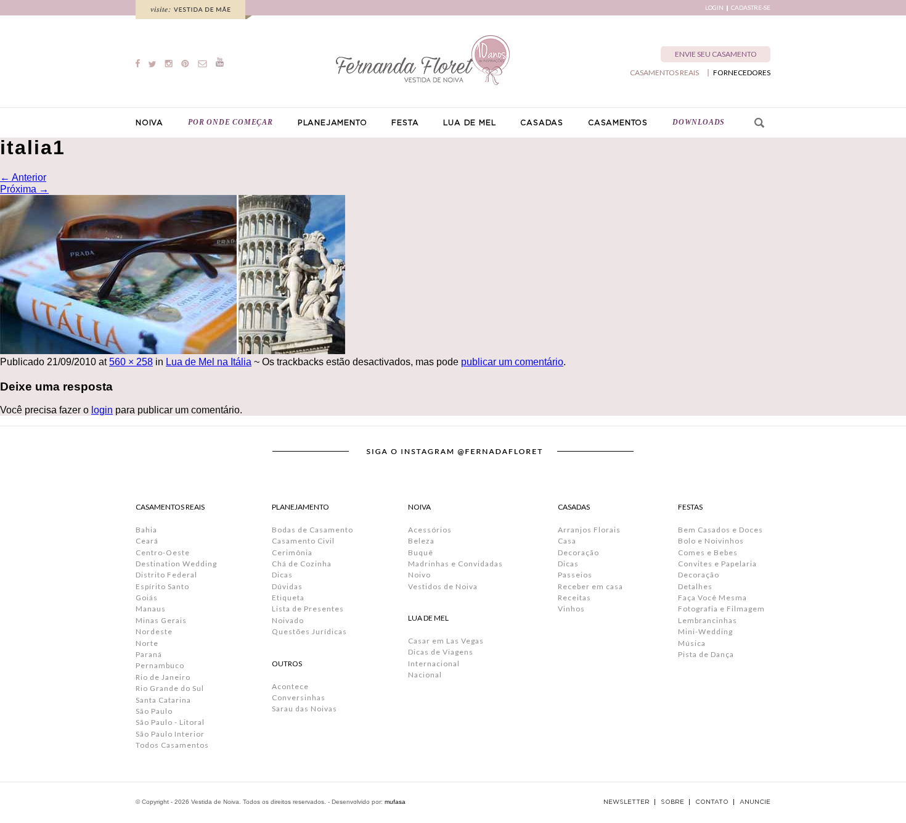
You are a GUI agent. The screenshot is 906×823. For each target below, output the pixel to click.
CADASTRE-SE (750, 7)
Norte (147, 643)
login (102, 410)
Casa (567, 540)
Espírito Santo (162, 586)
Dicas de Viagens (440, 651)
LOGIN (714, 7)
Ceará (147, 540)
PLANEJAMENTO (332, 122)
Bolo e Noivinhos (711, 540)
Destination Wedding (176, 563)
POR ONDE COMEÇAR (230, 122)
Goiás (147, 597)
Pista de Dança (706, 654)
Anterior (23, 177)
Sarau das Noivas (304, 708)
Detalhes (695, 586)
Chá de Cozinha (302, 563)
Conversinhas (298, 697)
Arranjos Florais (589, 529)
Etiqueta (288, 597)
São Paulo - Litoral (170, 722)
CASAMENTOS (618, 122)
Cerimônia (292, 552)
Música (692, 643)
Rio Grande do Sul (170, 688)
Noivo (419, 574)
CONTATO (711, 802)
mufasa (395, 801)
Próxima (24, 189)
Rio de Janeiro (163, 677)
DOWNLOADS (698, 122)
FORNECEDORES (741, 72)
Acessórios (430, 529)
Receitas (574, 597)
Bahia (146, 529)
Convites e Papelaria (717, 563)
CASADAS (541, 122)
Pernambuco (160, 665)
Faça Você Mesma (712, 597)
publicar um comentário (512, 362)
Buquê (420, 552)
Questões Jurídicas (309, 631)
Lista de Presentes (308, 608)
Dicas (282, 574)
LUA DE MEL (469, 122)
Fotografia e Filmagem (721, 608)
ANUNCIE (755, 802)
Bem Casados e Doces (720, 529)
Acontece (290, 686)
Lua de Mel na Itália (208, 362)
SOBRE (672, 802)
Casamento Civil (303, 540)
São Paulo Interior (170, 733)
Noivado (288, 620)
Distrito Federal (166, 574)
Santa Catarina (163, 700)
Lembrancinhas (707, 620)
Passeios (575, 574)
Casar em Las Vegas (446, 640)
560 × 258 (131, 362)
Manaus (151, 608)
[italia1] (172, 350)
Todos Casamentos (172, 745)
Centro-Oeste (163, 552)
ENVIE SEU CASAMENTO (716, 54)
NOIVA (149, 122)
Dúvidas (287, 586)
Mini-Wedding (705, 631)
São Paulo (154, 711)
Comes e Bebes (708, 552)
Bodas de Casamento (312, 529)
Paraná (149, 654)
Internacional (434, 663)
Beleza (421, 540)
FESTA (404, 122)
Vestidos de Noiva (443, 586)
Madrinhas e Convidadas (455, 563)
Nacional (425, 674)
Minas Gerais (161, 620)
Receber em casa (590, 586)
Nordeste (154, 631)
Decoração (578, 552)
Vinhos (571, 608)
